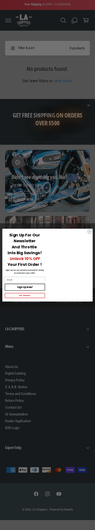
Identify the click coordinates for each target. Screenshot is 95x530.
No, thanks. (24, 295)
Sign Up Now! (25, 287)
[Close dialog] (90, 231)
